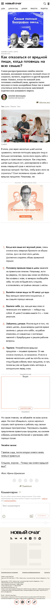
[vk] (16, 538)
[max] (40, 538)
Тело (18, 106)
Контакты (47, 572)
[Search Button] (44, 3)
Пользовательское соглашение (9, 572)
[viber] (35, 538)
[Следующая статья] (25, 522)
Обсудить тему (44, 102)
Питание (13, 106)
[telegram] (21, 538)
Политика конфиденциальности (31, 572)
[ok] (30, 538)
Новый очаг (13, 3)
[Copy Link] (34, 602)
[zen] (25, 538)
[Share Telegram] (28, 602)
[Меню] (2, 3)
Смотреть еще (25, 408)
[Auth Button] (48, 3)
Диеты (16, 51)
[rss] (11, 538)
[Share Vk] (16, 602)
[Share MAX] (22, 602)
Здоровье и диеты (6, 51)
